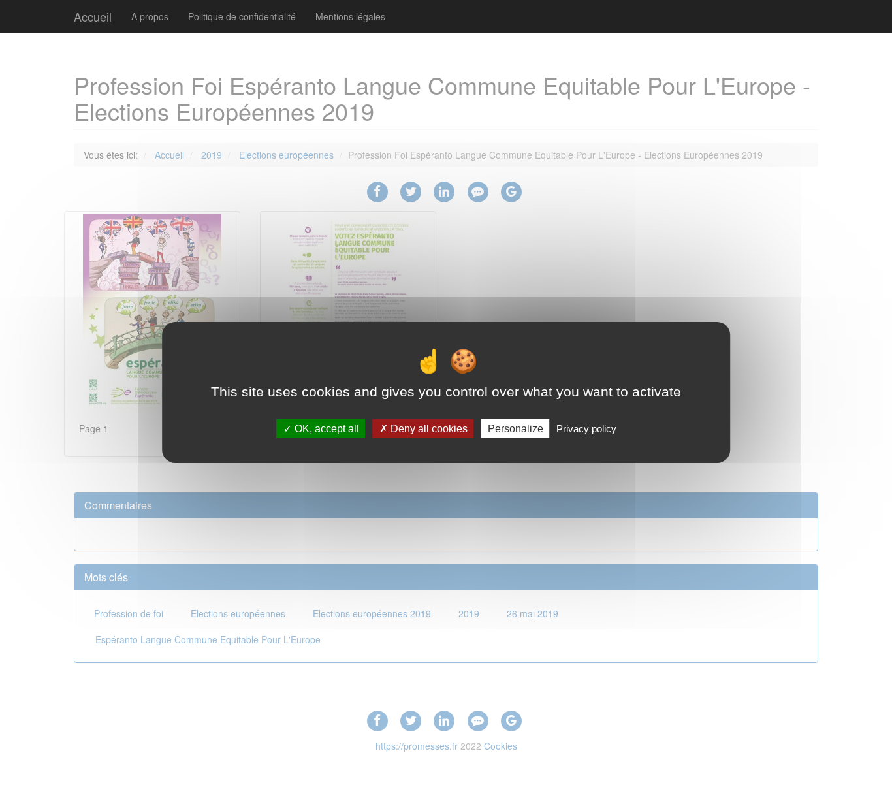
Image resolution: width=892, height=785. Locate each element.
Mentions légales (350, 16)
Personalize (515, 428)
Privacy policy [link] (586, 428)
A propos (149, 16)
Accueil (93, 16)
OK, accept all (325, 428)
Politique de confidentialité (242, 16)
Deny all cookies (428, 428)
